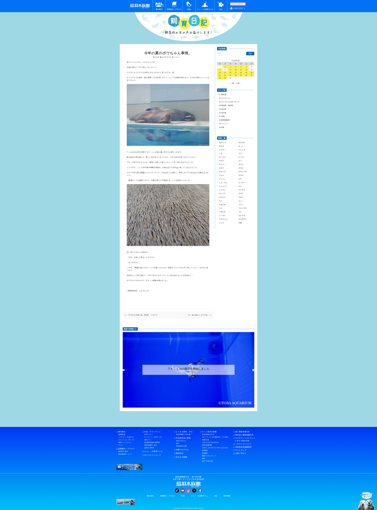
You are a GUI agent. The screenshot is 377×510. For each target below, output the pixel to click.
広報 (240, 222)
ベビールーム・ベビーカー (126, 440)
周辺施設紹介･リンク (125, 454)
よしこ (240, 201)
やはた (240, 193)
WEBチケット (148, 434)
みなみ (240, 168)
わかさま (241, 215)
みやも (240, 175)
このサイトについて (243, 444)
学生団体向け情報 (183, 438)
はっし (240, 146)
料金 (183, 496)
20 (252, 72)
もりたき (241, 190)
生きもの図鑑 (181, 457)
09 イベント (223, 123)
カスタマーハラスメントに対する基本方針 (245, 439)
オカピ (221, 160)
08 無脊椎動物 (224, 120)
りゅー (240, 204)
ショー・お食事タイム (153, 451)
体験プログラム (182, 449)
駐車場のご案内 (123, 451)
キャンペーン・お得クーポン (153, 437)
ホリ (240, 160)
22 (225, 75)
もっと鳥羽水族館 (209, 431)
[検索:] (235, 53)
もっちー (241, 182)
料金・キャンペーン (152, 431)
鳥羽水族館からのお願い (183, 434)
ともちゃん (223, 219)
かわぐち (222, 171)
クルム (221, 175)
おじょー (222, 164)
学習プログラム (181, 441)
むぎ (240, 179)
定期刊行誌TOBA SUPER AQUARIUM (210, 441)
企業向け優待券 (149, 448)
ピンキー (241, 157)
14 (220, 72)
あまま (221, 146)
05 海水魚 (222, 109)
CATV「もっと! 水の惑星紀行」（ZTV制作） (215, 437)
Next (253, 370)
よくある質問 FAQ (184, 431)
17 (236, 72)
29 (225, 78)
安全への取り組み (207, 461)
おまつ (221, 168)
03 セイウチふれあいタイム (229, 102)
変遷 (203, 458)
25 (241, 75)
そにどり (222, 193)
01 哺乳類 (222, 94)
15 (225, 72)
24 (236, 75)
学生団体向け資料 (181, 446)
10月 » (238, 83)
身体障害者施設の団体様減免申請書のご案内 (152, 443)
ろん (240, 211)
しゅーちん (223, 182)
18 (241, 72)
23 (230, 75)
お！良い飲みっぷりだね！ (198, 315)
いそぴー (222, 149)
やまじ (240, 197)
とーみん (222, 215)
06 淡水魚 (222, 113)
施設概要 (205, 453)
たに (220, 201)
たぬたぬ (222, 204)
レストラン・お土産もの (126, 437)
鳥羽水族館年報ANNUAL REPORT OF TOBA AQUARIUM (215, 446)
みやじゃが (242, 171)
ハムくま (241, 149)
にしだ (221, 222)
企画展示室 (121, 434)
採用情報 (205, 450)
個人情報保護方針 (242, 431)
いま (220, 153)
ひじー (240, 153)
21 (220, 75)
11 (241, 69)
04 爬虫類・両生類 (226, 105)
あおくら (222, 142)
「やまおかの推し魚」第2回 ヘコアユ (142, 315)
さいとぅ (222, 179)
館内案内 (122, 431)
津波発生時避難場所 (243, 447)
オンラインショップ (152, 455)
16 (230, 72)
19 (246, 72)
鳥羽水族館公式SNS (208, 434)
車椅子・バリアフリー (125, 442)
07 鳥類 (222, 116)
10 (236, 69)
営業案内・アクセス (126, 448)
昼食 (177, 443)
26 (246, 75)
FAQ (215, 496)
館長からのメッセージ (209, 456)
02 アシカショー (225, 98)
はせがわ (241, 142)
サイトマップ (240, 450)
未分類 (157, 57)
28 (220, 78)
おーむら (222, 157)
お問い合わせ (240, 453)
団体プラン (147, 440)
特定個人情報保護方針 (244, 435)
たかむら (222, 197)
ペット (120, 445)
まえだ (240, 164)
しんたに (222, 190)
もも (240, 186)
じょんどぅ (223, 186)
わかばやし (242, 219)
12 (246, 69)
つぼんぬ (222, 211)
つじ (220, 208)
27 (252, 75)
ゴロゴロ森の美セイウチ (188, 368)
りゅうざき (242, 208)
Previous (121, 370)
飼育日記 (179, 453)
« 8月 (232, 83)
